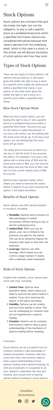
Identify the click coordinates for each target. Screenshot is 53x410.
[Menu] (46, 4)
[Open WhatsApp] (45, 402)
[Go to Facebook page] (21, 401)
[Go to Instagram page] (28, 401)
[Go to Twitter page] (33, 401)
